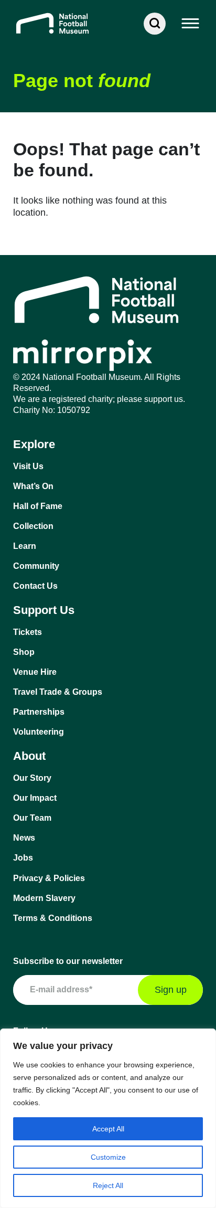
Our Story (32, 777)
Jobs (23, 857)
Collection (33, 526)
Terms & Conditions (52, 918)
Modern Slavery (44, 898)
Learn (24, 546)
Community (36, 565)
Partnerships (38, 711)
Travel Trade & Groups (57, 691)
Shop (24, 652)
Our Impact (35, 797)
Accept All (108, 1129)
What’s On (33, 486)
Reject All (108, 1185)
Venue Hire (35, 671)
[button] (190, 23)
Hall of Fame (37, 506)
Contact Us (35, 585)
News (24, 837)
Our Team (32, 817)
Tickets (27, 632)
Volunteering (38, 731)
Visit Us (28, 466)
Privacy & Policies (49, 878)
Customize (108, 1157)
